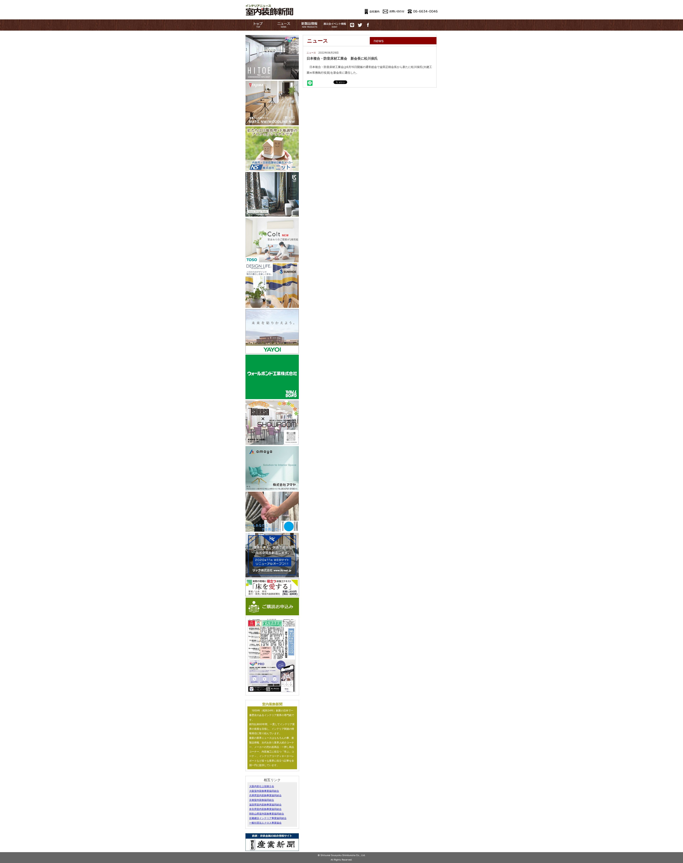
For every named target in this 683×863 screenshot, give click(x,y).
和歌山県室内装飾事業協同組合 (266, 813)
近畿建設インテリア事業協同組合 (268, 818)
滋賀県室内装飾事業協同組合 (265, 804)
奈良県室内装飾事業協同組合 (265, 809)
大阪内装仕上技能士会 (261, 786)
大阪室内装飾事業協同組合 (264, 790)
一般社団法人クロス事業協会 (265, 822)
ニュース (311, 52)
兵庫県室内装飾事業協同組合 (265, 795)
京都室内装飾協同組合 (261, 799)
